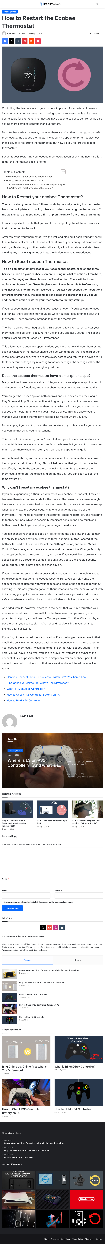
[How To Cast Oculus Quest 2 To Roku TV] (52, 1219)
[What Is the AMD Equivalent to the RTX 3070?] (18, 1219)
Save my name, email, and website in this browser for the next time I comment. (38, 902)
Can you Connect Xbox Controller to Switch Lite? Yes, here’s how (46, 677)
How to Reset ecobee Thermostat (25, 180)
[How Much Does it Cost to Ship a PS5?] (52, 809)
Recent (78, 960)
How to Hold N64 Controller (24, 700)
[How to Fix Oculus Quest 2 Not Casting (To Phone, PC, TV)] (87, 809)
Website (58, 890)
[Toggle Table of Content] (62, 171)
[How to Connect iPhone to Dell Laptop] (52, 1180)
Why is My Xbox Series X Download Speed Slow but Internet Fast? (14, 823)
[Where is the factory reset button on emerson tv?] (18, 1180)
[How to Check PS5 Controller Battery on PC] (9, 1009)
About (46, 1239)
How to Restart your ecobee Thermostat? (29, 176)
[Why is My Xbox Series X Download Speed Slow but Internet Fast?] (17, 809)
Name (5, 879)
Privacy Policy (77, 1239)
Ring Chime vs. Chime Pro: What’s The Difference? (38, 683)
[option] (52, 760)
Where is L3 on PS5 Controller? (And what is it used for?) (33, 762)
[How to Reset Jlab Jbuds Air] (86, 1180)
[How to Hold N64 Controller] (9, 1020)
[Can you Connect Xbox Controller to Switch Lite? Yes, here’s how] (9, 974)
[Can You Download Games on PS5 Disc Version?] (18, 1199)
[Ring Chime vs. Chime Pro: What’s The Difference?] (9, 986)
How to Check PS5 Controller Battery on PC (34, 694)
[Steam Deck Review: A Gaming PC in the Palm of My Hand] (52, 1199)
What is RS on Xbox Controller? (26, 688)
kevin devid (11, 33)
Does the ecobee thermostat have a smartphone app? (38, 184)
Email (5, 890)
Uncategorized (10, 12)
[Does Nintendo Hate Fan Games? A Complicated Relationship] (86, 1199)
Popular (27, 960)
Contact (99, 1239)
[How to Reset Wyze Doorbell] (86, 1219)
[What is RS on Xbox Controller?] (9, 997)
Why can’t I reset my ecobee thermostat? (32, 188)
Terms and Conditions (60, 1239)
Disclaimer (89, 1239)
